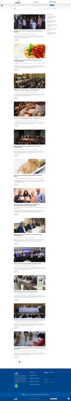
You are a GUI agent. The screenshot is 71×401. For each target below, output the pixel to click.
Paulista (30, 207)
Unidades (34, 178)
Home (45, 8)
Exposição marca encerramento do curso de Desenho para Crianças (28, 31)
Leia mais (16, 155)
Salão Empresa (39, 207)
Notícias (27, 149)
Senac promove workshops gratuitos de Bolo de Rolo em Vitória (28, 176)
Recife (28, 149)
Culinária (21, 178)
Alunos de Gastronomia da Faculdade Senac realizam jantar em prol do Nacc (29, 348)
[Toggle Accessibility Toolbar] (2, 5)
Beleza (21, 207)
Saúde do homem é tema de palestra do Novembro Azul (27, 263)
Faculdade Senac (24, 149)
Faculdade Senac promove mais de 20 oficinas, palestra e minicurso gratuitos (28, 60)
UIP (41, 207)
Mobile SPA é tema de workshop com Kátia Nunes (26, 90)
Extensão (23, 321)
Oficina (32, 178)
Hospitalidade (27, 178)
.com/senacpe (34, 378)
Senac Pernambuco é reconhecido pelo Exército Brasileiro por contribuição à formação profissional (51, 17)
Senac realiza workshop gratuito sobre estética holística (28, 118)
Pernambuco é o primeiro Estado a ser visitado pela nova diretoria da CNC (28, 235)
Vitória (36, 178)
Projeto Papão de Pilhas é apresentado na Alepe (25, 291)
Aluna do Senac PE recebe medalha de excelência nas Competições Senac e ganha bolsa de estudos (27, 205)
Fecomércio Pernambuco (46, 382)
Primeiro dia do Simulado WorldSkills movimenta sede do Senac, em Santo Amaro (51, 29)
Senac (19, 2)
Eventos (21, 149)
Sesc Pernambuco (52, 382)
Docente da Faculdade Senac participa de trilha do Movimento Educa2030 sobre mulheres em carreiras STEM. (52, 21)
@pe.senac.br (34, 375)
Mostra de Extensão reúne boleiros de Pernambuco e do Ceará (29, 319)
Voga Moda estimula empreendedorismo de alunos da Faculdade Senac (27, 146)
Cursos (23, 178)
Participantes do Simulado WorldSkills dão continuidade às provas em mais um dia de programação (52, 25)
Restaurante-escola (35, 207)
